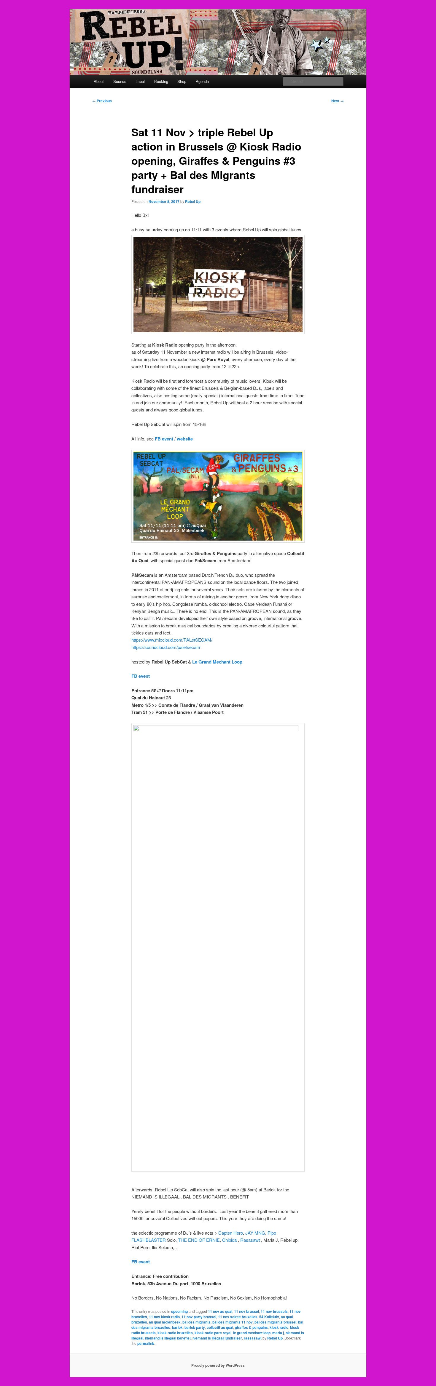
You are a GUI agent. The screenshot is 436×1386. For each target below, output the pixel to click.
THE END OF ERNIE (199, 1240)
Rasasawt (250, 1240)
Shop (181, 81)
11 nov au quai (220, 1311)
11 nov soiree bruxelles (237, 1316)
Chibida (229, 1240)
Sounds (119, 81)
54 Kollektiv (269, 1316)
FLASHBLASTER (148, 1240)
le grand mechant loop (251, 1332)
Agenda (202, 81)
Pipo (272, 1233)
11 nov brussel (246, 1311)
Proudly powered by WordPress (218, 1365)
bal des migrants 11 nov (232, 1322)
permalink (145, 1343)
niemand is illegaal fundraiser (217, 1338)
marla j (278, 1332)
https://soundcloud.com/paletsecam (165, 647)
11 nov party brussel (199, 1316)
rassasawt (253, 1338)
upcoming (179, 1311)
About (99, 81)
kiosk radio (279, 1327)
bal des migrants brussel (275, 1322)
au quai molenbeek (165, 1322)
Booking (161, 81)
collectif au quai (220, 1327)
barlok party (194, 1327)
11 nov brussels (274, 1311)
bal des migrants (196, 1322)
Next (337, 100)
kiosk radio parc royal (213, 1332)
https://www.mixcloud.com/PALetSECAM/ (171, 640)
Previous (102, 100)
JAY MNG (255, 1233)
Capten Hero (230, 1233)
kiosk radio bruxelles (175, 1332)
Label (140, 81)
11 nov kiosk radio (164, 1316)
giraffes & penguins (251, 1327)
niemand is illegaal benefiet (168, 1338)
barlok (177, 1327)
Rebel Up (193, 201)
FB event (164, 438)
